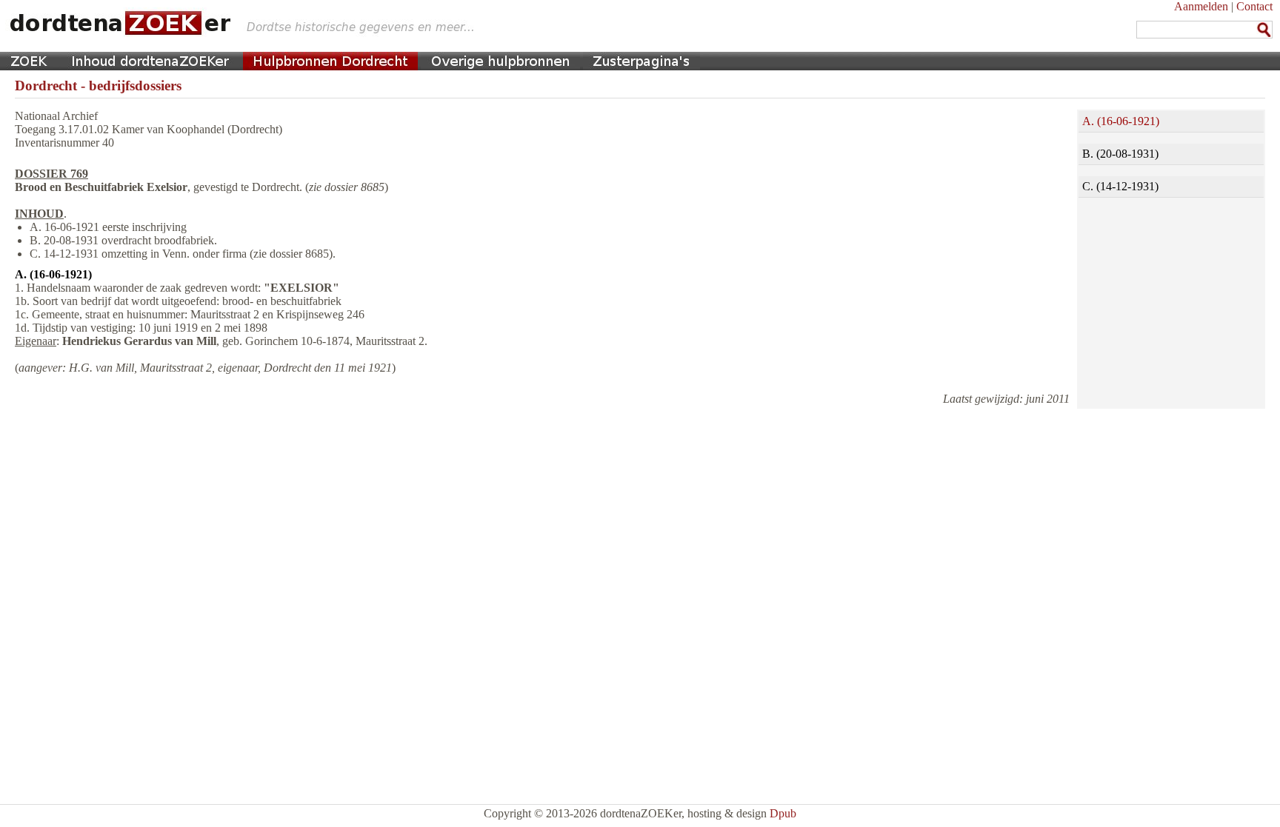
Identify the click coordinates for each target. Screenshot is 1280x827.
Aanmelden (1201, 6)
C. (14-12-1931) (1120, 186)
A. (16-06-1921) (1120, 121)
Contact (1254, 6)
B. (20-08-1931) (1120, 153)
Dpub (783, 813)
